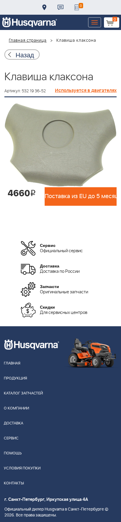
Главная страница (28, 41)
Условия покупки (22, 468)
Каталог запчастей (23, 393)
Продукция (15, 378)
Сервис (11, 438)
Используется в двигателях (86, 90)
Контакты (60, 7)
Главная (12, 363)
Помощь (13, 453)
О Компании (16, 408)
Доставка (44, 7)
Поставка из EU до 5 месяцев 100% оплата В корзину (81, 196)
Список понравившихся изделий (77, 7)
